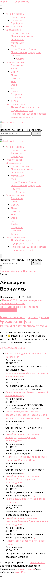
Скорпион (17, 94)
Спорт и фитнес (20, 33)
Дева (14, 75)
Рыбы (14, 91)
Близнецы (17, 65)
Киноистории (18, 17)
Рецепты (16, 55)
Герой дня (17, 23)
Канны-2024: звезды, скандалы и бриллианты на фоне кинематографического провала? (24, 321)
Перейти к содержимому (14, 1)
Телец (14, 100)
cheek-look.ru (37, 562)
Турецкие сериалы (16, 104)
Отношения (17, 39)
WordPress (21, 572)
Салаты (20, 58)
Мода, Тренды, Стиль (23, 49)
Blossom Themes (25, 569)
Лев (13, 81)
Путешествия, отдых (23, 36)
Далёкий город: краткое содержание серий (25, 109)
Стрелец (16, 97)
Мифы (15, 46)
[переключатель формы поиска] (1, 126)
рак (13, 88)
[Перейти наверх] (1, 576)
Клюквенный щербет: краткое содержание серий (28, 115)
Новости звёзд (13, 26)
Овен (14, 84)
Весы (14, 68)
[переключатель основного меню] (1, 5)
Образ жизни (13, 29)
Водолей (16, 71)
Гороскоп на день (15, 62)
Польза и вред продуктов (26, 52)
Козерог (15, 78)
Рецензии (16, 20)
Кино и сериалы (14, 13)
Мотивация (17, 42)
